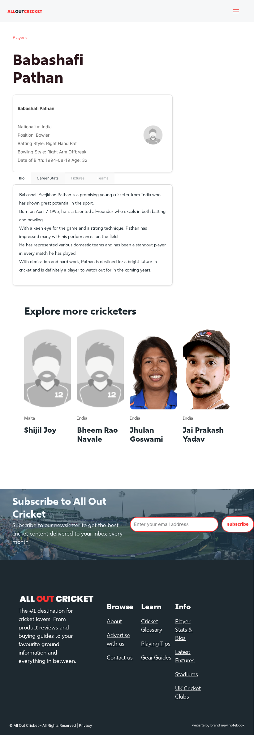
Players (20, 38)
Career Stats (47, 178)
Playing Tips (155, 644)
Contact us (120, 658)
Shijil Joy (40, 431)
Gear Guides (156, 658)
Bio (21, 178)
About (114, 622)
